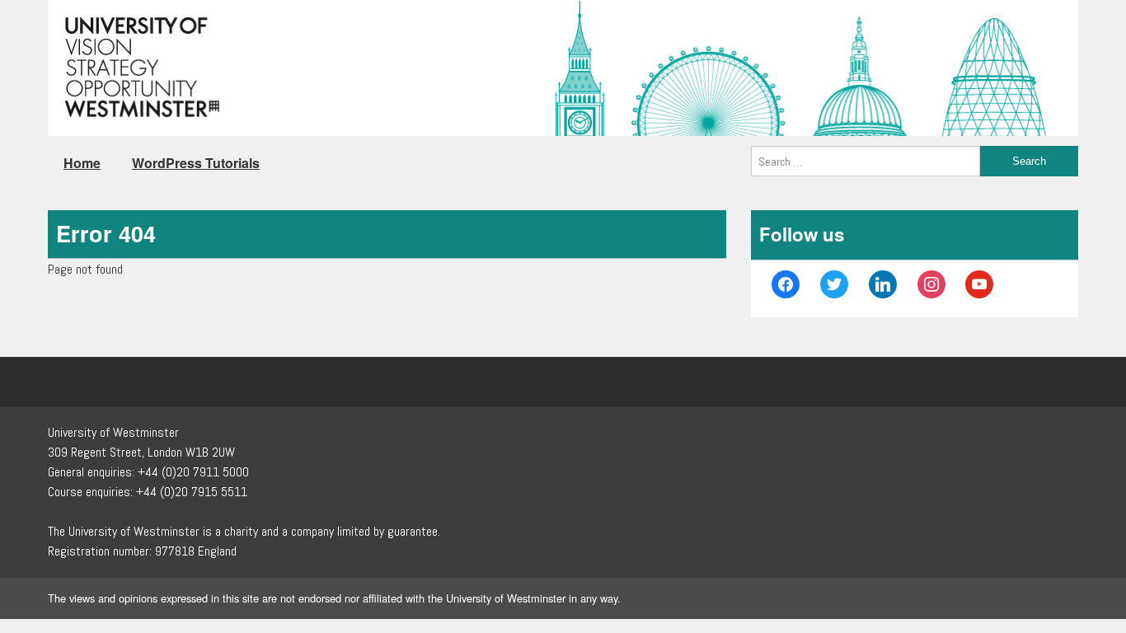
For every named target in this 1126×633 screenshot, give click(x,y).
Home (82, 162)
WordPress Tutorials (196, 162)
